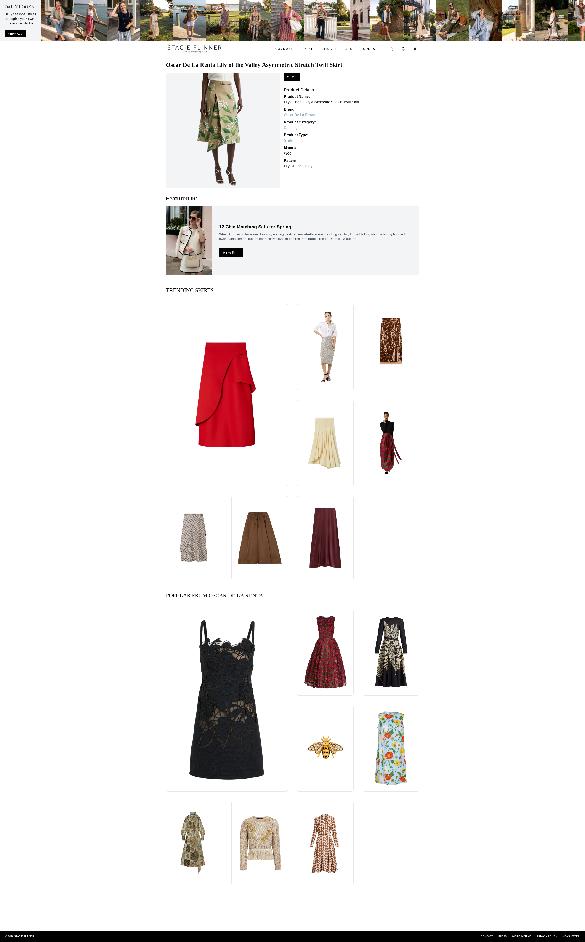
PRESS (502, 936)
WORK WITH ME (521, 936)
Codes (369, 49)
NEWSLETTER (571, 936)
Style (310, 49)
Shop (350, 49)
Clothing (291, 128)
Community (285, 49)
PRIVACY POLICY (547, 936)
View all (15, 33)
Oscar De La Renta (299, 115)
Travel (330, 49)
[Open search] (391, 49)
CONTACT (487, 936)
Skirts (288, 140)
